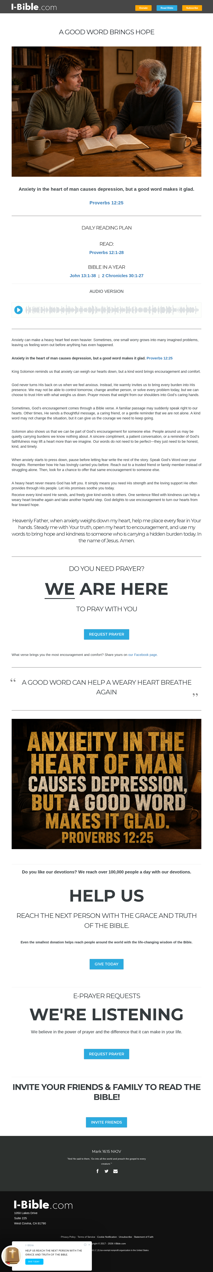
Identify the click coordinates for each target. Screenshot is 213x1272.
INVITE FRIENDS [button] (106, 1122)
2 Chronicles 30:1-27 (122, 275)
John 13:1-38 (83, 275)
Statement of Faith (143, 1237)
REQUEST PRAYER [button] (106, 634)
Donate (143, 7)
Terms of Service (86, 1237)
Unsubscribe (125, 1237)
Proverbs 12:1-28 (106, 252)
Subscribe (192, 7)
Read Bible (167, 7)
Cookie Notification (107, 1237)
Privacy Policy (68, 1237)
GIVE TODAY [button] (106, 964)
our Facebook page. (143, 655)
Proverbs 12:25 (160, 358)
